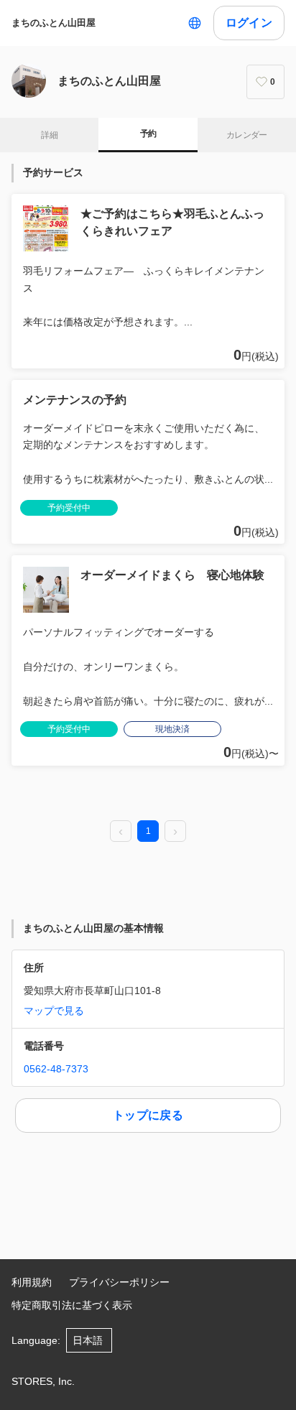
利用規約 (31, 1282)
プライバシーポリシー (119, 1282)
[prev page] (121, 832)
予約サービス (53, 172)
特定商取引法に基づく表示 (71, 1305)
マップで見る (54, 1010)
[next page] (175, 832)
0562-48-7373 (56, 1069)
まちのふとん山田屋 (53, 22)
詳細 (49, 135)
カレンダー (246, 135)
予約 (148, 134)
